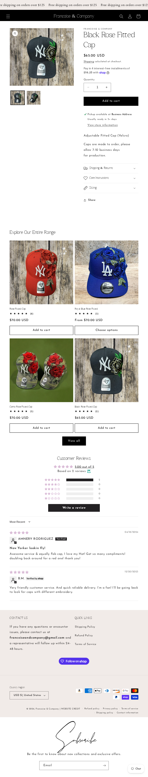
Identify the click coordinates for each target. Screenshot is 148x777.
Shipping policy (104, 713)
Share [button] (92, 200)
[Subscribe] (104, 765)
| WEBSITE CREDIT (70, 709)
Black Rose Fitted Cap (86, 407)
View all (74, 441)
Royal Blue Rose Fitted (86, 309)
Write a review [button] (74, 507)
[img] (19, 533)
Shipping (89, 61)
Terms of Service (85, 644)
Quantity (89, 79)
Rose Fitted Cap (18, 309)
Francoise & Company (47, 709)
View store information (102, 125)
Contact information (127, 713)
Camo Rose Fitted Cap (21, 407)
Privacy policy (110, 709)
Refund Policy (84, 635)
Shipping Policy (85, 626)
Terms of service (129, 709)
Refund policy (91, 709)
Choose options (107, 330)
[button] (8, 16)
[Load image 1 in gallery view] (18, 98)
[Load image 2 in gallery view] (34, 98)
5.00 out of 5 (84, 467)
